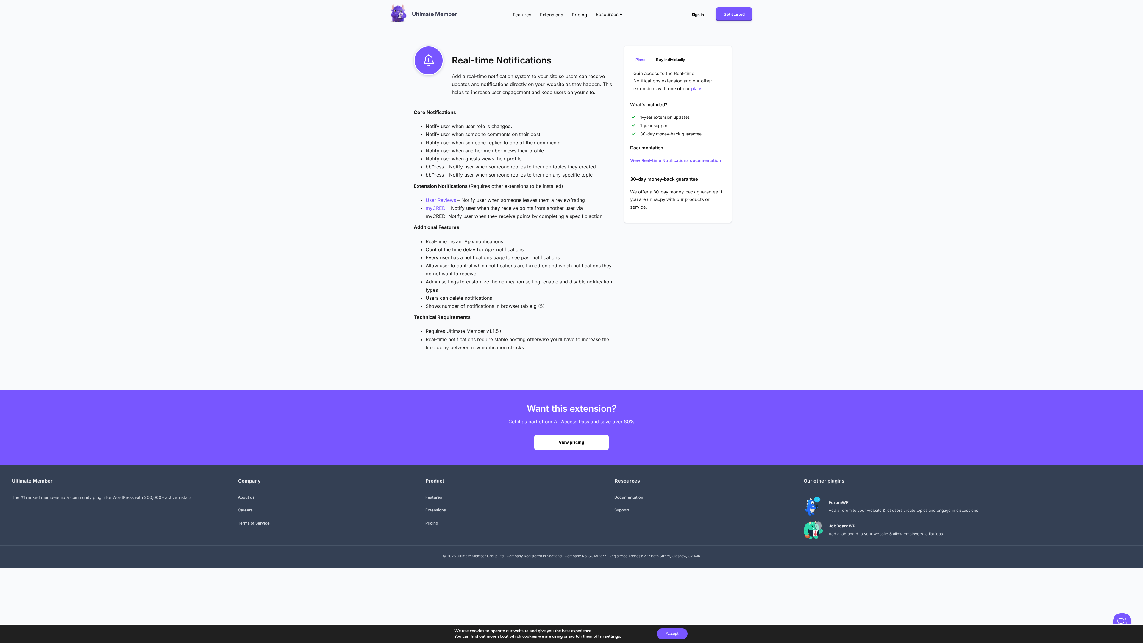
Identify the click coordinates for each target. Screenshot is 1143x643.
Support (621, 510)
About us (246, 497)
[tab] (640, 59)
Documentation (628, 497)
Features (522, 15)
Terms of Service (254, 523)
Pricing (579, 15)
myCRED (436, 208)
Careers (245, 510)
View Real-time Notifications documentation (675, 160)
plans (696, 88)
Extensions (551, 15)
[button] (698, 14)
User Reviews (441, 200)
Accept (672, 633)
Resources (608, 14)
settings (612, 636)
